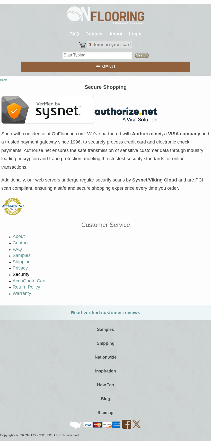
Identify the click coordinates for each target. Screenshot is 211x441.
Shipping (22, 261)
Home (3, 79)
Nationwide (106, 357)
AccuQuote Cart (29, 280)
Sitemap (105, 412)
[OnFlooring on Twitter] (136, 427)
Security (21, 274)
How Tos (105, 385)
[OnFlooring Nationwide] (76, 427)
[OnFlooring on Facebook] (127, 427)
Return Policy (26, 287)
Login (135, 33)
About (115, 33)
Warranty (22, 293)
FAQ (74, 33)
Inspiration (105, 371)
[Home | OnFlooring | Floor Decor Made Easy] (105, 15)
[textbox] (97, 55)
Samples (22, 255)
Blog (105, 399)
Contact (94, 33)
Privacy (20, 268)
